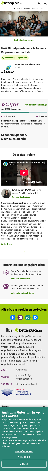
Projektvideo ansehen (24, 40)
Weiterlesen (6, 244)
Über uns (43, 9)
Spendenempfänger (10, 124)
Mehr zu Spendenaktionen (22, 293)
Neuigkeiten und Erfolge (36, 105)
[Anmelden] (45, 3)
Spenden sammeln (31, 9)
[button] (13, 317)
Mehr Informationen (24, 451)
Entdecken (18, 9)
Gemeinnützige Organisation (16, 58)
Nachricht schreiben (21, 197)
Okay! (25, 464)
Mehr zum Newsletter (20, 279)
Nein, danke (24, 456)
